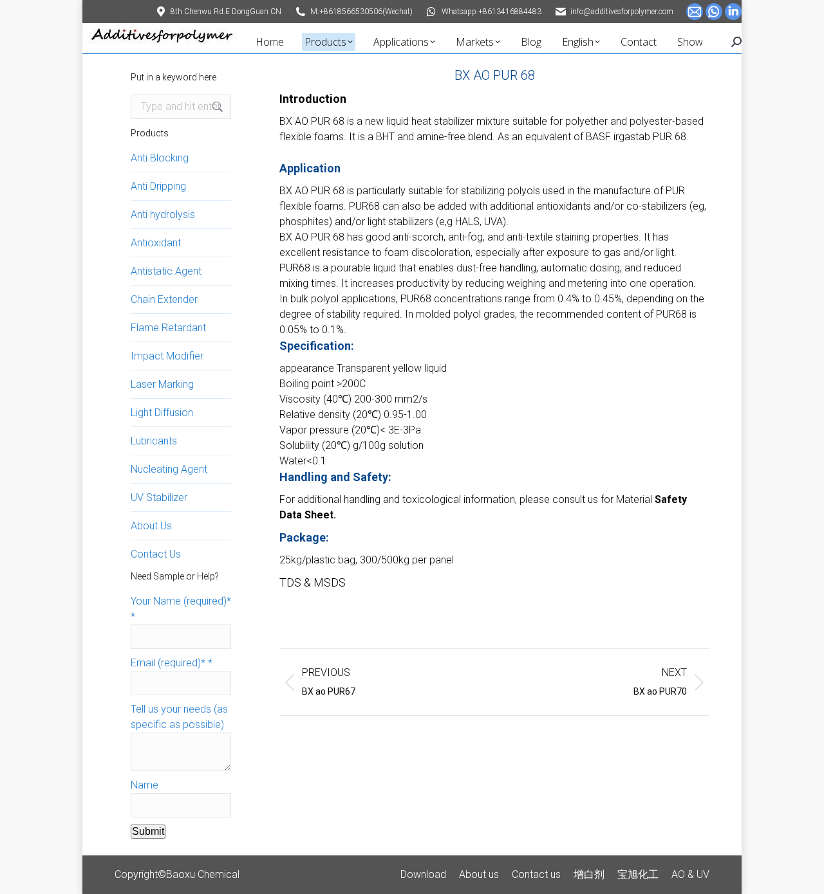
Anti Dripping (158, 186)
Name (144, 785)
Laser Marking (162, 384)
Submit (148, 831)
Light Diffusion (162, 412)
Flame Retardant (168, 328)
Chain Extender (164, 299)
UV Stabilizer (159, 497)
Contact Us (156, 554)
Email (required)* (171, 663)
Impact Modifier (167, 356)
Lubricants (154, 441)
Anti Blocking (160, 158)
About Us (151, 526)
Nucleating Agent (169, 469)
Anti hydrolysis (163, 214)
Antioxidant (156, 243)
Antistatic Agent (166, 271)
